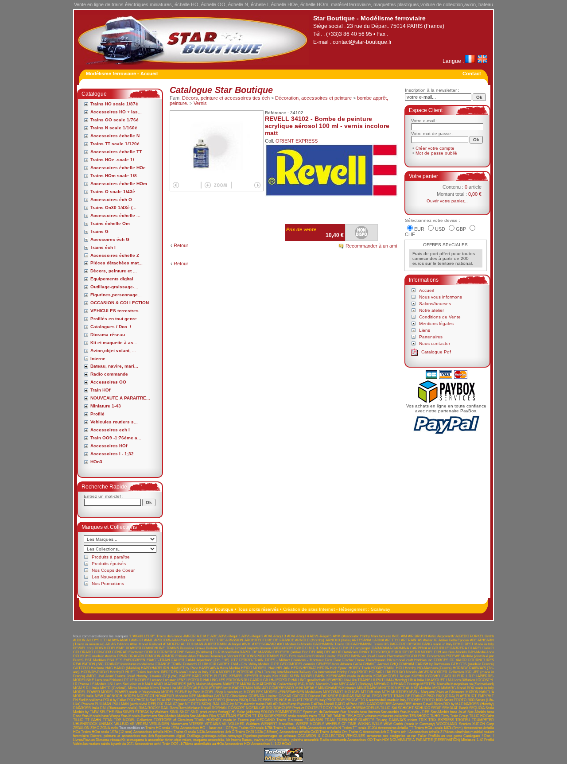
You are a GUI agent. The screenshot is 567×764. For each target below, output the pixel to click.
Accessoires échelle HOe (118, 167)
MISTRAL (402, 688)
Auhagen (234, 644)
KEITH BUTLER (215, 676)
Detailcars (350, 652)
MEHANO (381, 684)
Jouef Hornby (137, 676)
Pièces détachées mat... (116, 262)
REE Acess (413, 704)
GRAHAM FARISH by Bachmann (424, 664)
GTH (454, 664)
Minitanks (349, 688)
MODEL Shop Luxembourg (222, 692)
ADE (213, 636)
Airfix (432, 636)
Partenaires (431, 336)
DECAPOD (333, 652)
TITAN (108, 720)
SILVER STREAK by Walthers (145, 712)
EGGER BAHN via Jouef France (362, 656)
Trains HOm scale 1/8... (115, 175)
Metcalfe (443, 684)
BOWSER (133, 648)
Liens (424, 330)
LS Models (98, 684)
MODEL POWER (86, 692)
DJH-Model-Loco (481, 652)
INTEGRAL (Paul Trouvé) (256, 672)
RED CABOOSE (371, 704)
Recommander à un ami (371, 245)
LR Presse (81, 684)
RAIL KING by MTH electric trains (238, 704)
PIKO (431, 696)
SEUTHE (107, 712)
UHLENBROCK (85, 724)
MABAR (157, 684)
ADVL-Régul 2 (252, 636)
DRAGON (136, 656)
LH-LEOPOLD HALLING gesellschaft (297, 680)
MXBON (472, 692)
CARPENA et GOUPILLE (429, 648)
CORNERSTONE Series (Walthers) (184, 652)
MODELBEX (253, 692)
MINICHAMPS (329, 688)
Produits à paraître (111, 557)
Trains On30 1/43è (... (113, 207)
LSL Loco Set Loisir (122, 684)
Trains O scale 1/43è (112, 191)
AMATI (125, 640)
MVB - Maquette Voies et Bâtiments (436, 692)
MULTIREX (399, 692)
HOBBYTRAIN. (383, 668)
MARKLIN (248, 684)
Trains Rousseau (289, 720)
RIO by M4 (451, 704)
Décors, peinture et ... (113, 270)
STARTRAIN (226, 716)
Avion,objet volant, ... (113, 350)
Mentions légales (436, 323)
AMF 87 (137, 640)
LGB (264, 680)
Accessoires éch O (111, 199)
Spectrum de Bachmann (321, 712)
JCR (468, 672)
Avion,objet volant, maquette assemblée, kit (197, 740)
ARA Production (183, 640)
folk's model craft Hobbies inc (410, 660)
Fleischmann (375, 660)
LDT (125, 680)
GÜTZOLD (81, 668)
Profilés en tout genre (113, 318)
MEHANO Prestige (405, 684)
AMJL (148, 640)
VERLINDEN (159, 724)
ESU (110, 660)
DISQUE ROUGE (394, 652)
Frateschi (190, 664)
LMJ (449, 680)
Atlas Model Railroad (146, 644)
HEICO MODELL (254, 668)
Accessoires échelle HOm (118, 183)
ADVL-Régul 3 (275, 636)
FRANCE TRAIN (168, 664)
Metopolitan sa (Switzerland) (472, 684)
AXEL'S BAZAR (264, 644)
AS (420, 640)
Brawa (200, 648)
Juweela (155, 676)
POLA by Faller (114, 700)
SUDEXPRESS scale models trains (290, 716)
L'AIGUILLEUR (453, 676)
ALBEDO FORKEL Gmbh (474, 636)
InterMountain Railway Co (297, 672)
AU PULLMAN (192, 644)
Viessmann (179, 724)
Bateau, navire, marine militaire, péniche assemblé (280, 740)
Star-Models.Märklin (173, 716)
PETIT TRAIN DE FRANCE (404, 696)
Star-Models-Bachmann (139, 716)
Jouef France (115, 676)
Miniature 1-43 (105, 405)
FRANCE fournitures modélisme (130, 664)
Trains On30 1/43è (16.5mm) (257, 732)
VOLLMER (236, 724)
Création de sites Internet (309, 609)
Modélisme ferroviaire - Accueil (122, 73)
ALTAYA (113, 640)
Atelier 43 (430, 640)
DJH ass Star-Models (450, 652)
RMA (143, 708)
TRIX (423, 720)
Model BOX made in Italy (475, 688)
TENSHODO (419, 716)
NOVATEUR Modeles (171, 696)
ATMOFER (171, 644)
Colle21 (488, 648)
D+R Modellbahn (226, 652)
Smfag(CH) (227, 712)
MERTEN (427, 684)
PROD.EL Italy (314, 700)
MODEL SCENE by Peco (180, 692)
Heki (272, 668)
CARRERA (458, 648)
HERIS (296, 668)
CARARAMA (382, 648)
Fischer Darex (353, 660)
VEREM (142, 724)
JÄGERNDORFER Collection (441, 672)
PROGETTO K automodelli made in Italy (376, 700)
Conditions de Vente (440, 316)
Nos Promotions (108, 583)
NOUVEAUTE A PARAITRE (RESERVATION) (425, 740)
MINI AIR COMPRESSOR (274, 688)
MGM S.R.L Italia (86, 688)
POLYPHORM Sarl (141, 700)
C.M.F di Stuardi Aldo (321, 648)
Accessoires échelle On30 (299, 732)
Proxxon (88, 704)
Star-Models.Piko (203, 716)
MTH (386, 692)
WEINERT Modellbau (277, 724)
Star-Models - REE (414, 712)
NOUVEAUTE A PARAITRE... (120, 398)
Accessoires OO (108, 382)
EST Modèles (95, 660)
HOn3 (96, 461)
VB (132, 724)
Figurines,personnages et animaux (269, 736)
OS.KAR (285, 696)
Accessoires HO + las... (116, 111)
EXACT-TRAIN (158, 660)
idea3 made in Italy (193, 672)
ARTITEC (392, 640)
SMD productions (203, 712)
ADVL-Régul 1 (229, 636)
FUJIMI (204, 664)
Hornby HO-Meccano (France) (428, 668)
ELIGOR (410, 656)
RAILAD (271, 704)
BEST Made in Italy (479, 644)
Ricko (438, 704)
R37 (160, 704)
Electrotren (395, 656)
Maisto (201, 684)
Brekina (211, 648)
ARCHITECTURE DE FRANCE (269, 640)
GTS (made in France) (476, 664)
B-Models (304, 644)
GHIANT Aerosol (375, 664)
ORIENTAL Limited (263, 696)
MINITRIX (386, 688)
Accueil (426, 290)
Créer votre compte (435, 148)
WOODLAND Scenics (453, 724)
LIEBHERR (334, 680)
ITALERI (391, 672)
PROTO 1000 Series (437, 700)
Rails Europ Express (294, 704)
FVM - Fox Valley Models (250, 664)
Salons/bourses (435, 303)
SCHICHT (406, 708)
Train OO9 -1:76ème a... (115, 437)
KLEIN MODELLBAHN (307, 676)
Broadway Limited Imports (239, 648)
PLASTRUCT (466, 696)
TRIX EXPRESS (441, 720)
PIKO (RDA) (445, 696)
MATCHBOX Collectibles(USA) (280, 684)
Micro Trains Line (163, 688)
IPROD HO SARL (370, 672)
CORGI (150, 652)
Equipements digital (111, 278)
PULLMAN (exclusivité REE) (134, 704)
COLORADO (83, 652)
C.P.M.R (345, 648)
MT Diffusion (371, 692)
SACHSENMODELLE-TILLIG (368, 708)
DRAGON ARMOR (160, 656)
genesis (309, 664)
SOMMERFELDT (288, 712)
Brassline (187, 648)
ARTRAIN (408, 640)
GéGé (357, 664)
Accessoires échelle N (115, 135)
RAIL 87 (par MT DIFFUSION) (188, 704)
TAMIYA (339, 716)
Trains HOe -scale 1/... (114, 159)
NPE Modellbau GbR (205, 696)
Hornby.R (117, 672)
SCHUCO (422, 708)
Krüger (405, 676)
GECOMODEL (291, 664)
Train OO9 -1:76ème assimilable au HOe (193, 744)
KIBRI (284, 676)
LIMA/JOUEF (435, 680)
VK (224, 724)
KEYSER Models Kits (261, 676)
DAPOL (245, 652)
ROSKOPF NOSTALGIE (246, 708)
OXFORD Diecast (306, 696)
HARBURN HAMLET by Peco (174, 668)
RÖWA (339, 708)
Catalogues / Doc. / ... (113, 326)
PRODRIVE (335, 700)
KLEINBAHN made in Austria (349, 676)
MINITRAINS (367, 688)
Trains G (99, 231)
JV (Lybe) (170, 676)
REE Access (394, 704)
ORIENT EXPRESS (297, 140)
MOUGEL (352, 692)
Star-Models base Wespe (101, 716)
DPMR (122, 656)
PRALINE (164, 700)
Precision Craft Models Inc (192, 700)
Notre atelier (431, 310)
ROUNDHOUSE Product (285, 708)
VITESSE (196, 724)
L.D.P (470, 676)
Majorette (214, 684)
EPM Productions (431, 656)
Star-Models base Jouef (448, 712)
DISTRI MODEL (420, 652)
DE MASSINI (262, 652)
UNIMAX (106, 724)
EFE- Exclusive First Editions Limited (308, 656)
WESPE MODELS (310, 724)
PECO (377, 696)
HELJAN (283, 668)
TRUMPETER (483, 720)
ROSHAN (219, 708)
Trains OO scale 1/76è (114, 119)
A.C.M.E (203, 636)
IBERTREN (170, 672)
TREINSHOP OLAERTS (356, 720)
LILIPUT (377, 680)
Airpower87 (445, 636)
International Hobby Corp (337, 672)
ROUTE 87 (313, 708)
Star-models (390, 712)
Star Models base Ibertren (359, 712)
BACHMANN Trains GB (331, 644)
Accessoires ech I (110, 429)
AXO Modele (286, 644)
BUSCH (286, 648)
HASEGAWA (209, 668)
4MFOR (189, 636)
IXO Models (408, 672)
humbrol (153, 672)
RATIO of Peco (346, 704)
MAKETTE (231, 684)
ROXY (328, 708)
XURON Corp (483, 724)
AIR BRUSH (417, 636)
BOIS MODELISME (109, 648)
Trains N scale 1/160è (113, 127)
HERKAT (309, 668)
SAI (394, 708)
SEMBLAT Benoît (455, 708)
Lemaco (156, 680)
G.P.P (275, 664)
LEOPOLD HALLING (202, 680)
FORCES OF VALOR (450, 660)
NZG (225, 696)
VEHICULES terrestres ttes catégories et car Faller (386, 736)
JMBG (91, 676)
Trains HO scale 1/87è (114, 103)
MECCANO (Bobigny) (356, 684)
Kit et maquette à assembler (142, 740)
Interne (97, 358)
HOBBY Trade (359, 668)
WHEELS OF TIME (341, 724)
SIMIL (174, 712)
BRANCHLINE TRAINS (160, 648)
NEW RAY (103, 696)
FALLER (177, 660)
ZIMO (94, 728)
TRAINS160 (314, 720)
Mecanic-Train (327, 684)
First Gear (333, 660)
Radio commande (109, 374)
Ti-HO (435, 716)
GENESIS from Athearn (334, 664)
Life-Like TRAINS (357, 680)
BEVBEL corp (83, 648)
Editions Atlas (185, 656)
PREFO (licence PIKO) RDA (234, 700)
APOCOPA (162, 640)
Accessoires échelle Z (114, 255)
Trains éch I (103, 247)
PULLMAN (103, 704)
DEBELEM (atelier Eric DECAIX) (298, 652)
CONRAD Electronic (128, 652)
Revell (428, 704)
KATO (196, 676)
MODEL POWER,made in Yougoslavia (130, 692)
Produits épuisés (109, 563)
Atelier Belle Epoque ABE (458, 640)
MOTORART (333, 692)
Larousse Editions (108, 680)
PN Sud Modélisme (87, 700)
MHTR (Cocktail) (113, 688)
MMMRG (448, 688)
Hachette (97, 668)
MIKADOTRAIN (241, 688)
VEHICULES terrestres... (116, 310)
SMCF (184, 712)
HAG (109, 668)
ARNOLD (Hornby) (309, 640)
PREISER (265, 700)
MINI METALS (306, 688)
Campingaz (361, 648)
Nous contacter (434, 343)
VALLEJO (121, 724)
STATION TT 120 (250, 716)
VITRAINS (213, 724)
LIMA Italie (416, 680)
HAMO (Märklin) (127, 668)
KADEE (185, 676)
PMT (490, 696)
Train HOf (100, 390)
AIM (404, 636)
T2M (321, 716)
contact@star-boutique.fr (362, 42)
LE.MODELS (139, 680)
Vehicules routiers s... (114, 421)
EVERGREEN (134, 660)
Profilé (97, 413)
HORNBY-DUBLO (95, 672)
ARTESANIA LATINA (368, 640)
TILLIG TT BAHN (87, 720)
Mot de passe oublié (436, 153)
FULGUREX (219, 664)
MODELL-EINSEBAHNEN (284, 692)
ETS (119, 660)
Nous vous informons (440, 297)
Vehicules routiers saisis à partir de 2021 (103, 744)
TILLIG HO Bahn (481, 716)
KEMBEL (236, 676)
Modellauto (313, 692)
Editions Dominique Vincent (217, 656)
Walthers (253, 724)
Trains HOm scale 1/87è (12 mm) (106, 732)
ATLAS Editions (116, 644)
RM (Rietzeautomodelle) (118, 708)
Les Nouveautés (108, 576)
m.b (141, 684)
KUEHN (418, 676)
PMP (481, 696)
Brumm (265, 648)
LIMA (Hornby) (395, 680)
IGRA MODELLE (223, 672)
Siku (118, 712)
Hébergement (353, 609)
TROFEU (462, 720)
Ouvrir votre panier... (447, 200)
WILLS (377, 724)
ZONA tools (109, 728)
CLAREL (475, 648)
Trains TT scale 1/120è (115, 143)
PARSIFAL (363, 696)
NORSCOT (146, 696)
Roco (174, 708)
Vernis (200, 103)
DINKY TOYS (369, 652)
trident (412, 720)
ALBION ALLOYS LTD (90, 640)
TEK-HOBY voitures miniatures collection (377, 716)
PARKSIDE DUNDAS (337, 696)
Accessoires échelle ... (115, 215)
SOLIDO (267, 712)
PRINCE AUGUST (288, 700)
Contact (471, 73)
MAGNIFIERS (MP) (179, 684)
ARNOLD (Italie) (338, 640)
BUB (276, 648)
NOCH (117, 696)
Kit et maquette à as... (113, 342)
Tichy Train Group (454, 716)
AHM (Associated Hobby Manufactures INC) (366, 636)
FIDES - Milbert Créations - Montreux (294, 660)
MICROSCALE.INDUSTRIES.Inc (202, 688)
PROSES (414, 700)
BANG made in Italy (437, 644)
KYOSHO (432, 676)
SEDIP (436, 708)
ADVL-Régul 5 (320, 636)
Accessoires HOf (108, 445)
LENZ (181, 680)
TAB (329, 716)
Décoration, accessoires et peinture (313, 98)
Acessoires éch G (109, 239)
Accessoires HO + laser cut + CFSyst (209, 728)
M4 (147, 684)
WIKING (364, 724)
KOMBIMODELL (386, 676)
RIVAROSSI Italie (86, 708)
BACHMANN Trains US (369, 644)
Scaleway (380, 609)
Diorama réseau (107, 334)
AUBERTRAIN (215, 644)
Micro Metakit (138, 688)
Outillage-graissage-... (114, 286)
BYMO (299, 648)
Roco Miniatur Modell (195, 708)
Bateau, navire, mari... (114, 366)
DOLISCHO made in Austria (94, 656)
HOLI (400, 668)
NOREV (130, 696)
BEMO (458, 644)
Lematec (169, 680)
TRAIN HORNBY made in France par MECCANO (234, 720)
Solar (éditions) (248, 712)
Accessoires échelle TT (116, 151)
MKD (436, 688)
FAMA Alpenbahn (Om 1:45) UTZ (212, 660)
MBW (310, 684)
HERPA (323, 668)
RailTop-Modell (322, 704)
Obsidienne (238, 696)
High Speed (338, 668)
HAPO (146, 668)
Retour (181, 245)
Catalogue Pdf (436, 351)
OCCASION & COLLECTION (119, 302)
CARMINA (400, 648)
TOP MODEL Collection (133, 720)
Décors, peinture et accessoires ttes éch (226, 98)
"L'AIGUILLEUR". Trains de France (156, 636)
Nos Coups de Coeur (113, 570)
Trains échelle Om (110, 223)
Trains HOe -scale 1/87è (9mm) (438, 728)
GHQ (394, 664)
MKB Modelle (421, 688)
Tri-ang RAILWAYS (391, 720)
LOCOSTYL (485, 680)
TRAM (330, 720)
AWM (246, 644)
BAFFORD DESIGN (405, 644)
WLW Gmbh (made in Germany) (409, 724)
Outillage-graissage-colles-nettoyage (214, 736)
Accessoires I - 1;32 (112, 453)
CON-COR (102, 652)
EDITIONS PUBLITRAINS (259, 656)
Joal (101, 676)
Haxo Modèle (230, 668)
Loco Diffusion (464, 680)
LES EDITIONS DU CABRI (239, 680)
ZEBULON (81, 728)
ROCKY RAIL (158, 708)
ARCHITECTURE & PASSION (220, 640)
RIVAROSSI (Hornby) (477, 704)
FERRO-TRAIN (251, 660)
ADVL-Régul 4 (298, 636)
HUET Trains (135, 672)
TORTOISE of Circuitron (173, 720)
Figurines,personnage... (116, 294)
